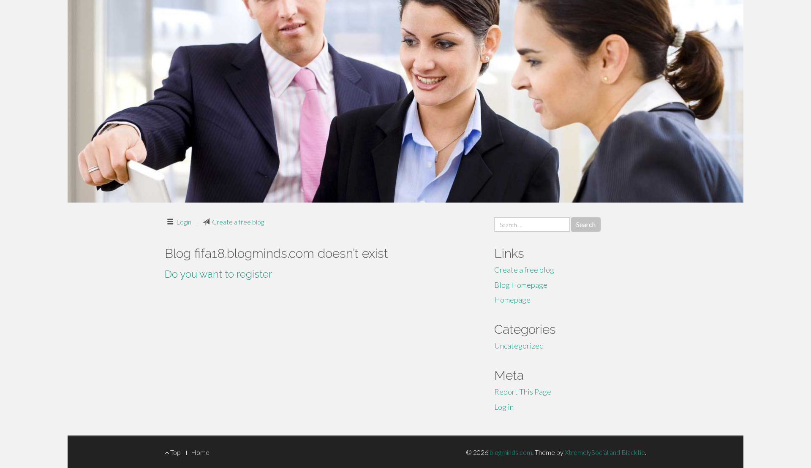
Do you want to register (218, 274)
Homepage (512, 299)
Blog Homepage (520, 284)
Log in (504, 406)
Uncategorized (519, 345)
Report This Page (522, 391)
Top (175, 452)
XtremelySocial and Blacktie (605, 452)
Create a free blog (238, 222)
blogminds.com (511, 452)
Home (200, 452)
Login (183, 222)
